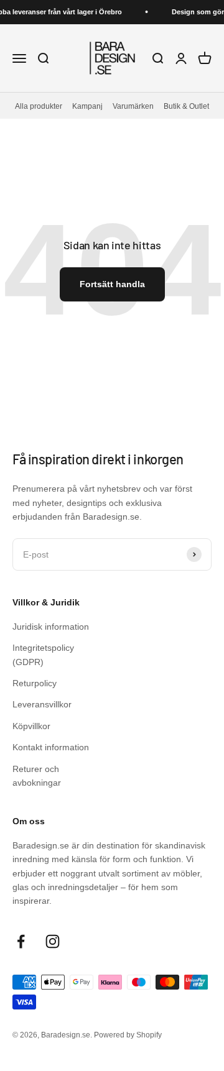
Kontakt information (50, 747)
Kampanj (87, 106)
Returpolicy (34, 683)
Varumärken (133, 106)
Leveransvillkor (42, 704)
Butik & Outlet (186, 106)
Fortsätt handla (112, 284)
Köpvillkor (31, 726)
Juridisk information (50, 627)
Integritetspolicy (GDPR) (43, 654)
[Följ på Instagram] (52, 941)
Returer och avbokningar (36, 776)
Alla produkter (38, 106)
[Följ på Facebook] (20, 941)
